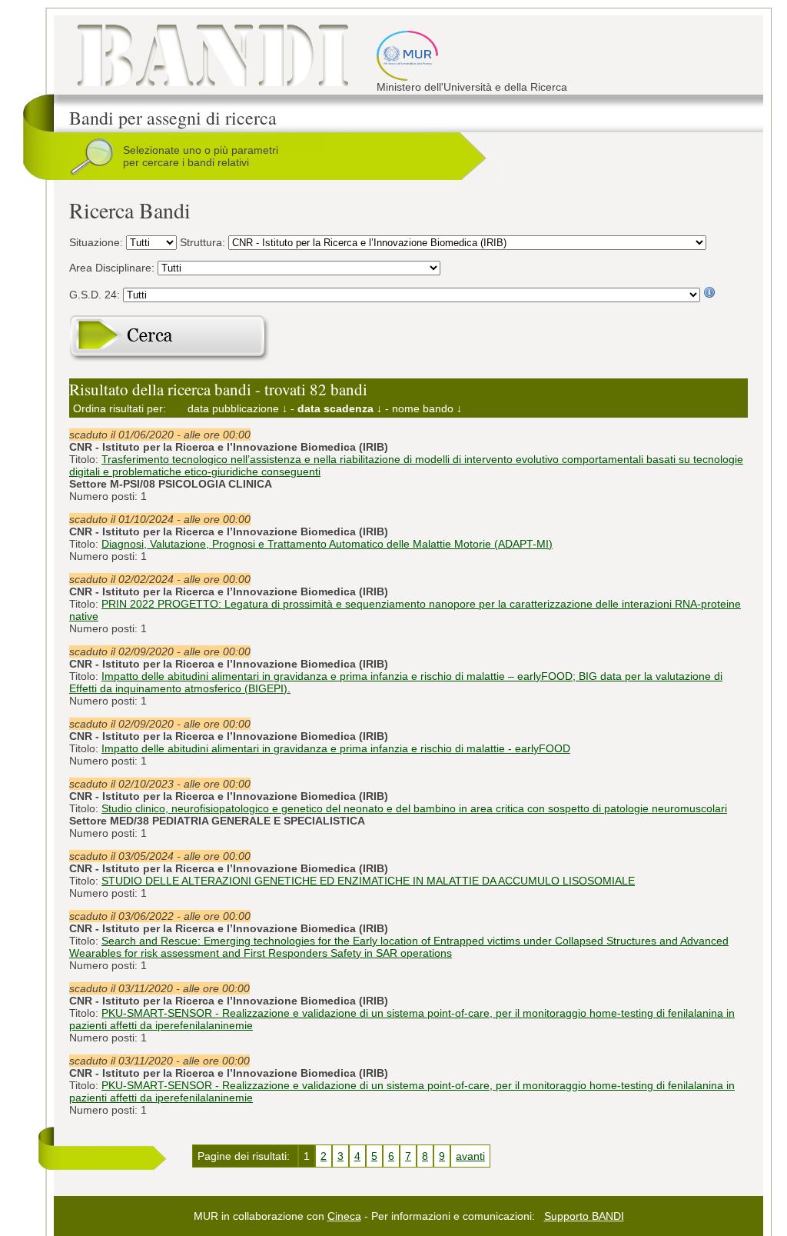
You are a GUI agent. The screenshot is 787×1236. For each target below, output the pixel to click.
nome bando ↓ (427, 408)
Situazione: (97, 242)
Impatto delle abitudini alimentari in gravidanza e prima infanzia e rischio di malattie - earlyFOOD (335, 748)
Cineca (344, 1216)
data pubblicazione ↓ (237, 408)
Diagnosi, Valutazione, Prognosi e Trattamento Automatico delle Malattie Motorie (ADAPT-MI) (327, 544)
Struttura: (204, 242)
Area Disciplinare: (113, 268)
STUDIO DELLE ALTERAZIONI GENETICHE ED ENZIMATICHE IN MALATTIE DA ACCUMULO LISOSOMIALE (368, 881)
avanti (470, 1156)
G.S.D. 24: (96, 294)
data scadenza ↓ (339, 408)
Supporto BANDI (584, 1216)
